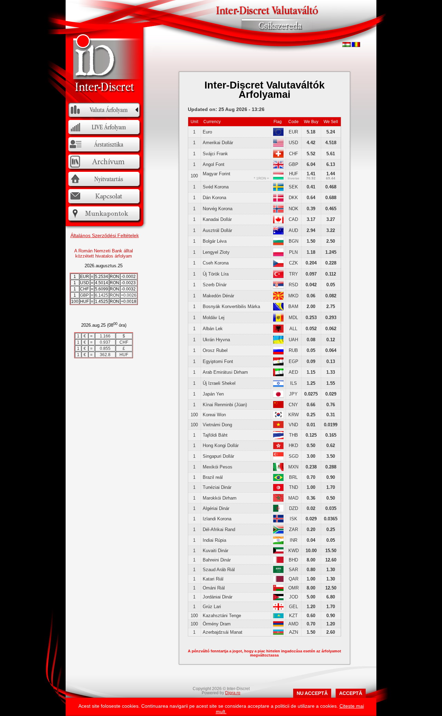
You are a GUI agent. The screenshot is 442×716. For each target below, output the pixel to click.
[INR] (278, 543)
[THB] (278, 437)
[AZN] (278, 633)
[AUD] (278, 233)
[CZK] (278, 265)
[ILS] (278, 386)
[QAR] (278, 580)
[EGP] (278, 364)
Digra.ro (232, 693)
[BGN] (278, 244)
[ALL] (278, 331)
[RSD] (278, 287)
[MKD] (278, 298)
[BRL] (278, 479)
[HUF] (278, 178)
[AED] (278, 375)
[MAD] (278, 500)
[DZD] (278, 510)
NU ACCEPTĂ (312, 693)
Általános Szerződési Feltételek (104, 235)
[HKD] (278, 447)
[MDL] (278, 320)
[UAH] (278, 342)
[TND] (278, 489)
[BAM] (278, 309)
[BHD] (278, 561)
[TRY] (278, 276)
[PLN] (278, 255)
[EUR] (278, 134)
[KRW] (278, 416)
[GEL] (278, 609)
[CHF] (278, 156)
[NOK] (278, 211)
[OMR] (278, 589)
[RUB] (278, 353)
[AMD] (278, 625)
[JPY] (278, 396)
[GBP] (278, 167)
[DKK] (278, 200)
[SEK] (278, 189)
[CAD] (278, 222)
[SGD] (278, 458)
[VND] (278, 426)
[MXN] (278, 469)
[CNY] (278, 406)
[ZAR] (278, 532)
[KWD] (278, 552)
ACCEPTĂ (350, 693)
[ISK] (278, 521)
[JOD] (278, 599)
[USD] (278, 145)
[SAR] (278, 571)
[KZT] (278, 617)
